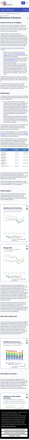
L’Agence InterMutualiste (7, 10)
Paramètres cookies (14, 435)
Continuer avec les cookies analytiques (14, 432)
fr (23, 3)
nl (27, 3)
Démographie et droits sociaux (12, 13)
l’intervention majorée (9, 59)
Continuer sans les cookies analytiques (14, 430)
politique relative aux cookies (8, 426)
